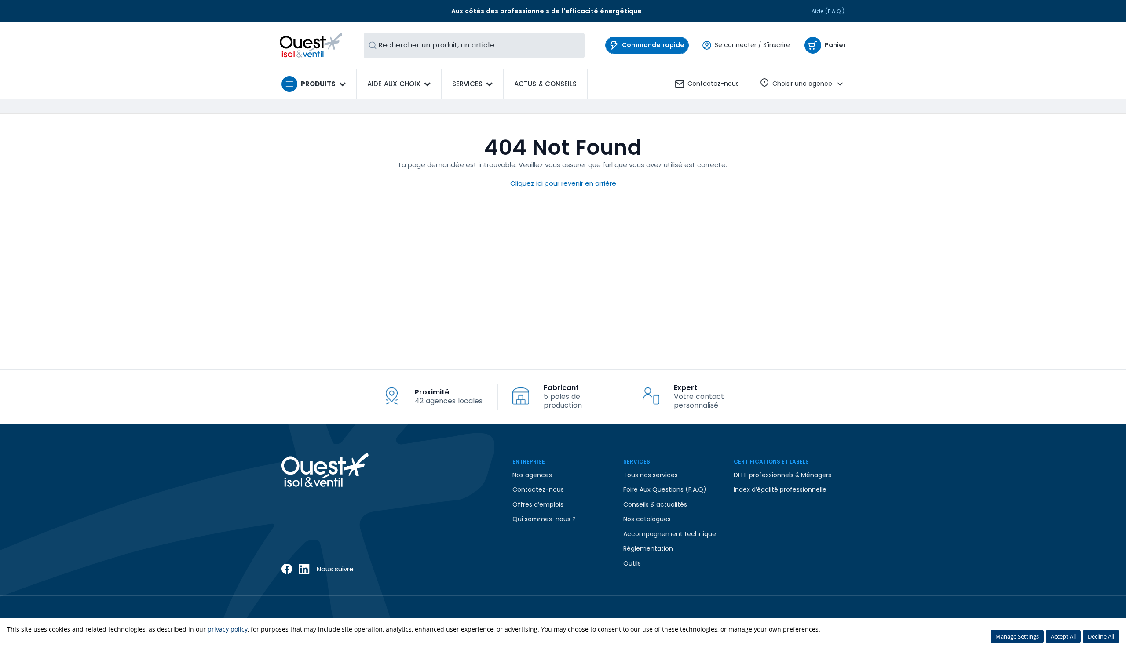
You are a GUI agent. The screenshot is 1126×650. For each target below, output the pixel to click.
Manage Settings (1017, 636)
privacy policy (228, 629)
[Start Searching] (372, 45)
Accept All (1063, 636)
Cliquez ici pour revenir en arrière (563, 183)
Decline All (1101, 636)
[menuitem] (545, 84)
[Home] (311, 45)
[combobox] (474, 45)
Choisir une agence (802, 83)
